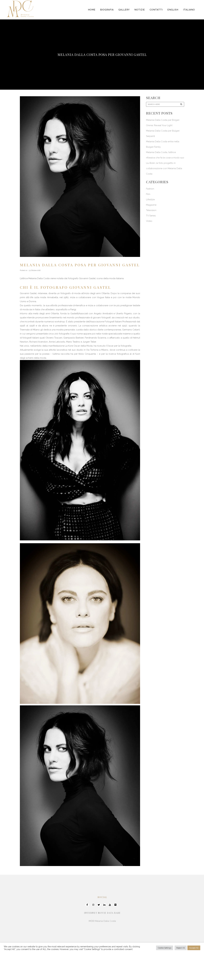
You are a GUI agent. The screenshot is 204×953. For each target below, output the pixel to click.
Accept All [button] (193, 948)
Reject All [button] (180, 948)
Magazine (151, 205)
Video (149, 221)
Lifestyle (150, 199)
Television (151, 210)
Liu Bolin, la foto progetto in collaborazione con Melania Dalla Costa (164, 168)
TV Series (151, 215)
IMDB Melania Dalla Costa (102, 921)
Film (148, 194)
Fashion (150, 188)
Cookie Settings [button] (164, 948)
